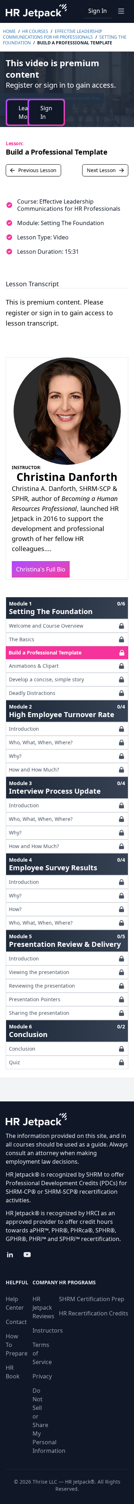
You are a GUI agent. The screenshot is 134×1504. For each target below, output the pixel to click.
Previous (37, 170)
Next (101, 170)
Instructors (48, 1330)
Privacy (42, 1376)
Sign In (97, 11)
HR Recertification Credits (93, 1313)
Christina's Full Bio (40, 569)
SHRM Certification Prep (91, 1299)
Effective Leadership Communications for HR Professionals (52, 34)
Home (9, 31)
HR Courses (35, 31)
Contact (16, 1322)
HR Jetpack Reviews (43, 1307)
